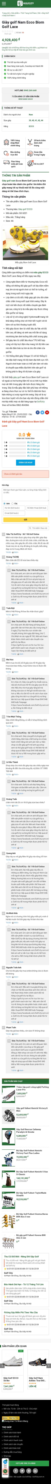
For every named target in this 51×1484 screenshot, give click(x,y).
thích (16, 552)
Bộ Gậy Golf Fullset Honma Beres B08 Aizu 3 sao (32, 1215)
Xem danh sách (25, 99)
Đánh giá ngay (25, 462)
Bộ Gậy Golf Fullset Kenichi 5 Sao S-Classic (32, 1173)
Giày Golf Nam (8, 15)
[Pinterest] (47, 412)
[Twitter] (42, 412)
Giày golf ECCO (25, 209)
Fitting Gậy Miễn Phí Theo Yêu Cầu (21, 1312)
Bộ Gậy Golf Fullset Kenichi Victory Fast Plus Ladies (29, 1151)
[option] (13, 1371)
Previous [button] (2, 1365)
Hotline (25, 90)
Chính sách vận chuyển (13, 1444)
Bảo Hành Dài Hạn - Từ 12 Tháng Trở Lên (24, 1284)
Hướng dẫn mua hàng (13, 1452)
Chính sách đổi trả (11, 1436)
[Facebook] (38, 412)
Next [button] (48, 1365)
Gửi (25, 520)
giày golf (17, 377)
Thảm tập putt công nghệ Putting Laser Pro (32, 1088)
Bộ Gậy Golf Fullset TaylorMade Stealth (31, 1194)
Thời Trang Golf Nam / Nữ (30, 13)
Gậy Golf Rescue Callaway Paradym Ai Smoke (28, 1130)
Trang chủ (6, 13)
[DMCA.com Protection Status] (11, 1418)
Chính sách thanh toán (13, 1440)
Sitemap (7, 1456)
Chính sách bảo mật (12, 1448)
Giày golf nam (8, 180)
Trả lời (8, 552)
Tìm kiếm (30, 528)
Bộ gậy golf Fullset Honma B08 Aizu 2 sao (31, 1236)
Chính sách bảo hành (12, 1433)
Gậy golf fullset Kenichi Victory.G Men (32, 1109)
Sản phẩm (15, 13)
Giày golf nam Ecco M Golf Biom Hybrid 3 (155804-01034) (37, 1379)
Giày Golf (45, 13)
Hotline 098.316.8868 (25, 1463)
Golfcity (41, 401)
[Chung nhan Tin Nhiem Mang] (15, 1421)
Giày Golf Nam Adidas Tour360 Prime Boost (11, 1379)
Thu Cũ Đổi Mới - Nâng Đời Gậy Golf (21, 1256)
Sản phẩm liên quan (14, 1346)
